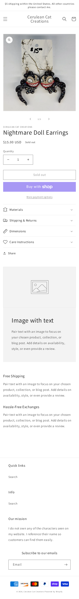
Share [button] (12, 253)
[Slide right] (49, 119)
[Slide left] (30, 119)
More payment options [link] (39, 196)
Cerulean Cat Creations (34, 591)
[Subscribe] (65, 565)
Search (13, 477)
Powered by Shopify (54, 591)
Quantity (8, 151)
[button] (5, 19)
